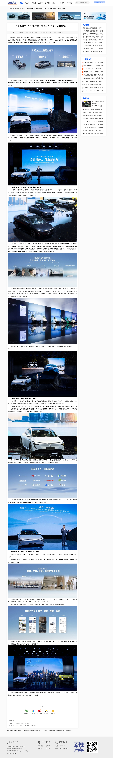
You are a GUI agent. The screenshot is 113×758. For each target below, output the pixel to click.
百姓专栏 (61, 3)
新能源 (34, 3)
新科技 (47, 3)
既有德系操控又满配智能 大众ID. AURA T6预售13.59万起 (98, 104)
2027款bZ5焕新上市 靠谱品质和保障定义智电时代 (97, 46)
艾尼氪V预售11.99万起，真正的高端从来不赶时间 (97, 133)
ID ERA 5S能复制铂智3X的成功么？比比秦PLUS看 (97, 130)
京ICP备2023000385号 (12, 753)
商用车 (40, 3)
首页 (21, 3)
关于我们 (40, 746)
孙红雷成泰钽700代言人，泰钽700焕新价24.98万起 (97, 124)
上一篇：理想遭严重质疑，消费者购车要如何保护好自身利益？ (25, 730)
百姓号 (54, 3)
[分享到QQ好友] (46, 710)
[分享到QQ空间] (53, 710)
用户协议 (48, 748)
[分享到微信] (26, 710)
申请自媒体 (102, 2)
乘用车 (27, 3)
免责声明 (48, 746)
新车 (23, 9)
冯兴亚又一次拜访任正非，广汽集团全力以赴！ (98, 87)
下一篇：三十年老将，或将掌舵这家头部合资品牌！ (58, 730)
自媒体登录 (96, 2)
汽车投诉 (70, 3)
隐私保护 (40, 748)
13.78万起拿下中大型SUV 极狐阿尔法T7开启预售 (97, 121)
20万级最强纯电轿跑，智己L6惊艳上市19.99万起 (97, 31)
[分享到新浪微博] (39, 710)
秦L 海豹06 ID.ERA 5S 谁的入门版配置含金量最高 (97, 34)
